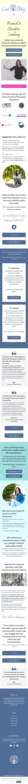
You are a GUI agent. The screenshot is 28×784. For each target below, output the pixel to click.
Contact (14, 716)
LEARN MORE (14, 705)
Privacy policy (14, 718)
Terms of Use (14, 723)
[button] (14, 50)
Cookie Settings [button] (11, 781)
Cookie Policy (14, 721)
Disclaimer (14, 725)
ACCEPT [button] (18, 781)
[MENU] (14, 14)
